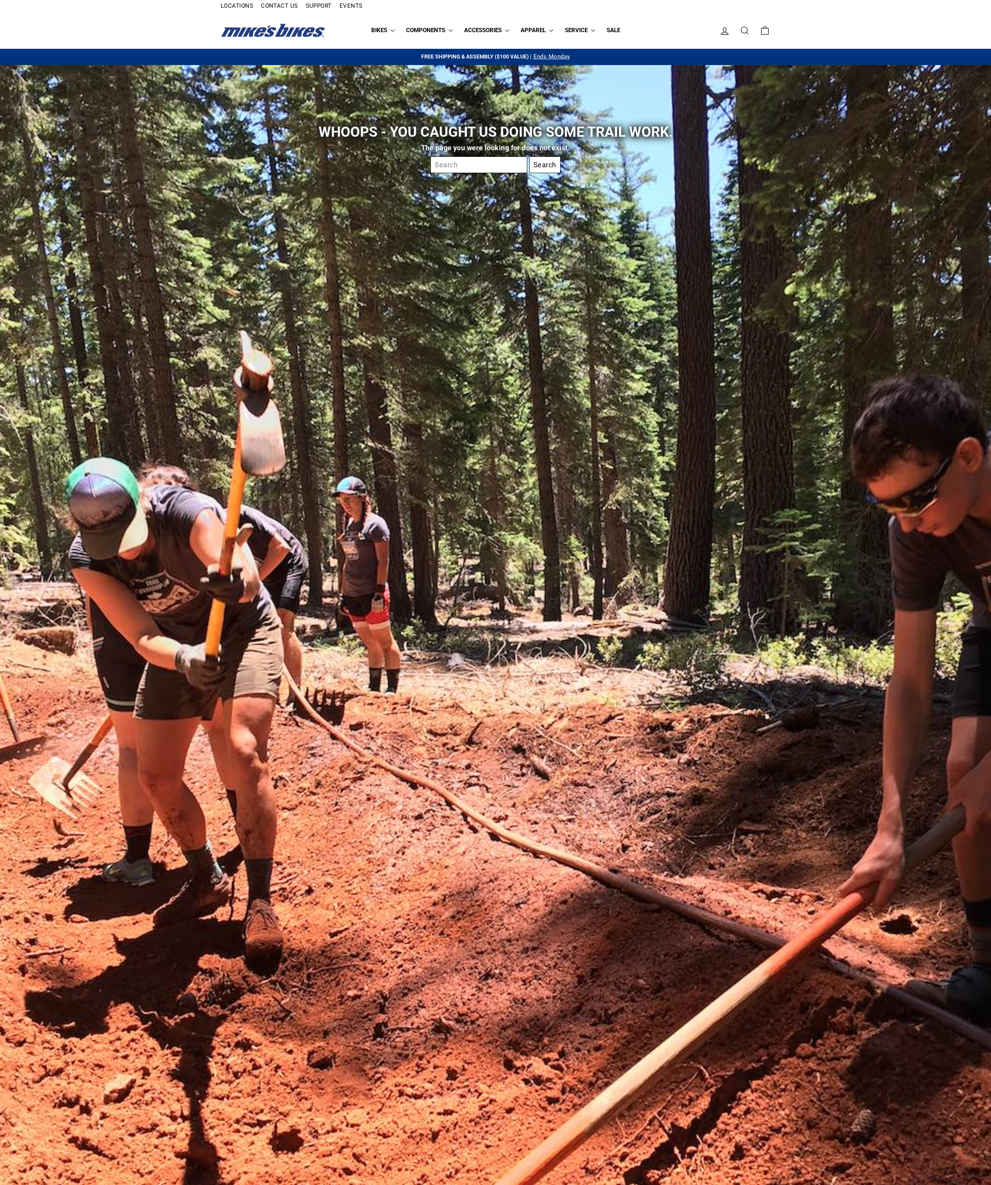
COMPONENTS (426, 30)
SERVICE (577, 30)
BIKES (380, 30)
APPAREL (534, 30)
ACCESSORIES (483, 30)
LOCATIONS (237, 5)
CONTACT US (279, 5)
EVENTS (351, 5)
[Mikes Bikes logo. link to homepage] (273, 30)
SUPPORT (319, 5)
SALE (613, 30)
